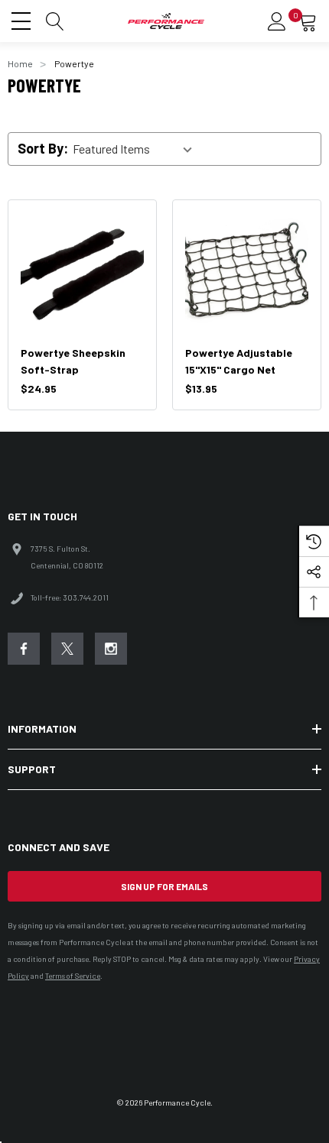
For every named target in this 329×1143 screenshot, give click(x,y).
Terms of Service (72, 975)
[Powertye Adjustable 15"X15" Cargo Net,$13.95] (246, 273)
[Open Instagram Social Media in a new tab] (111, 649)
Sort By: (43, 148)
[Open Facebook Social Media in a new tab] (24, 649)
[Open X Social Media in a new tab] (67, 649)
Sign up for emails (164, 886)
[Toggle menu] (22, 19)
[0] (308, 21)
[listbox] (136, 149)
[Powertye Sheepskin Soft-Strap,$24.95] (82, 273)
